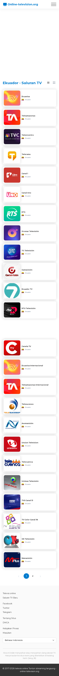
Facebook (7, 603)
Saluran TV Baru (10, 598)
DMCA (6, 622)
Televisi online (9, 593)
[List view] (48, 82)
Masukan (7, 633)
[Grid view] (54, 82)
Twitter (6, 608)
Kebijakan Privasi (11, 628)
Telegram (7, 612)
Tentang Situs (9, 618)
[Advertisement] (29, 42)
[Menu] (53, 4)
